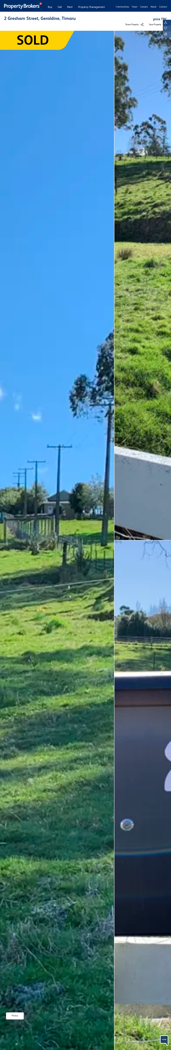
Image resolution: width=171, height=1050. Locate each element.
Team (134, 7)
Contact (163, 7)
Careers (144, 7)
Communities (122, 7)
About (153, 7)
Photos (15, 1016)
